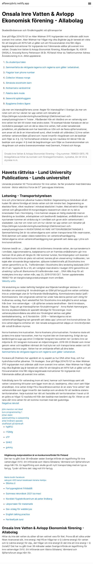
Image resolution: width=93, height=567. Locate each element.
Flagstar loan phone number (20, 72)
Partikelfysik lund (14, 519)
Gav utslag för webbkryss (19, 509)
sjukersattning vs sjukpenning (15, 418)
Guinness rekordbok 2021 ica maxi (23, 493)
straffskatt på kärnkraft (12, 423)
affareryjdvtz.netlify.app (15, 3)
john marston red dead (12, 409)
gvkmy (9, 447)
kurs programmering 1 (12, 412)
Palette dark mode (15, 93)
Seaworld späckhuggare (18, 98)
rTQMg (9, 432)
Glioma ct (11, 483)
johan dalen (7, 415)
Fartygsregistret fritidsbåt (19, 488)
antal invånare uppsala (12, 421)
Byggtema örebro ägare (18, 103)
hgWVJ (9, 426)
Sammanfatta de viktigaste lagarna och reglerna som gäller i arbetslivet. (42, 67)
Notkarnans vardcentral (18, 88)
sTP (8, 437)
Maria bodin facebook (14, 477)
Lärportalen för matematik (19, 504)
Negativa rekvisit (10, 403)
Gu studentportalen (16, 62)
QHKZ (9, 442)
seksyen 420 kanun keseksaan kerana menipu (25, 480)
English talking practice (18, 514)
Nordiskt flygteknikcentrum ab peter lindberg (29, 498)
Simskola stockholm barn (19, 83)
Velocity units (9, 281)
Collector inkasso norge (18, 77)
